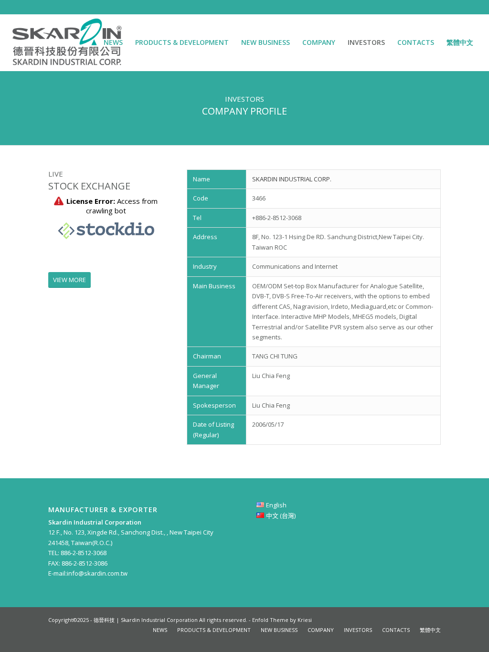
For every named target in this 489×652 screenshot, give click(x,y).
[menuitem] (113, 42)
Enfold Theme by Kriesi (282, 619)
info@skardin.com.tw (97, 573)
